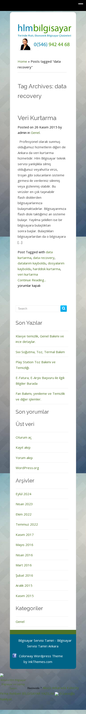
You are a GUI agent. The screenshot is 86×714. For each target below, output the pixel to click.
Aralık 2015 (24, 585)
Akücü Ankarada (54, 688)
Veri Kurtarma (37, 118)
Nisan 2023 (24, 504)
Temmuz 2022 (27, 524)
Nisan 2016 (24, 555)
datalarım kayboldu (32, 263)
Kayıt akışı (23, 447)
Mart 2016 (24, 565)
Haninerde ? (34, 688)
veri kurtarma (28, 274)
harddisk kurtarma (46, 269)
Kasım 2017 (25, 534)
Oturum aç (24, 437)
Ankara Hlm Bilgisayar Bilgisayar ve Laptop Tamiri (13, 684)
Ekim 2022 (24, 514)
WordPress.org (27, 468)
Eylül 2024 (23, 494)
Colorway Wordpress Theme (41, 656)
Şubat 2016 (24, 575)
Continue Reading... (32, 280)
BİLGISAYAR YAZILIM (38, 693)
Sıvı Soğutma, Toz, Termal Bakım (40, 352)
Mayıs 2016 (24, 544)
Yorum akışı (24, 457)
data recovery (43, 257)
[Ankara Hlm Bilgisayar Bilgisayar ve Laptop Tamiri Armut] (13, 675)
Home (22, 61)
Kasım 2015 (25, 596)
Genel (35, 132)
